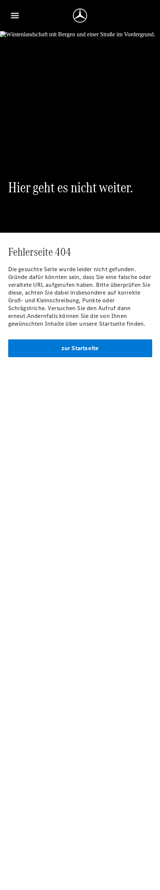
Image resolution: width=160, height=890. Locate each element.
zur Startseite (80, 348)
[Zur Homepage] (80, 15)
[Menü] (15, 15)
